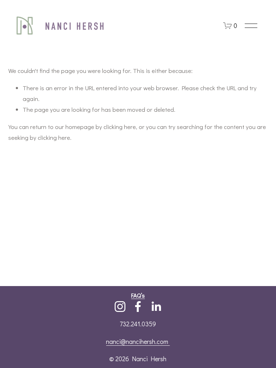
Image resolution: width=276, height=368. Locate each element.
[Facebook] (138, 306)
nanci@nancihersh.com (138, 341)
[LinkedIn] (156, 306)
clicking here (120, 126)
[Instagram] (120, 306)
